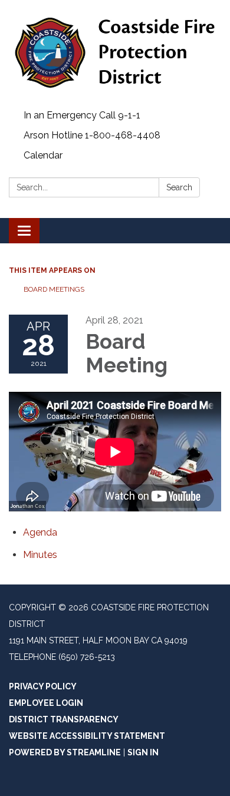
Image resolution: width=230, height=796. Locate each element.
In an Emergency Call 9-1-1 (82, 115)
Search (179, 187)
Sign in (143, 752)
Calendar (43, 155)
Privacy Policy (43, 686)
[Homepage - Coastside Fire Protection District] (115, 53)
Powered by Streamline (65, 752)
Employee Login (46, 703)
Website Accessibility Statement (87, 736)
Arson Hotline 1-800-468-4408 (92, 135)
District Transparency (64, 719)
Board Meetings (54, 289)
